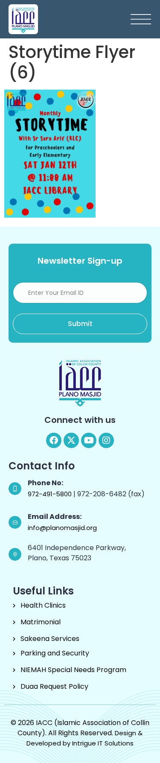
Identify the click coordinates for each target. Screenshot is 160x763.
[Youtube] (88, 440)
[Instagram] (106, 440)
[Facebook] (53, 440)
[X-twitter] (71, 440)
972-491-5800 (50, 493)
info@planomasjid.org (62, 527)
